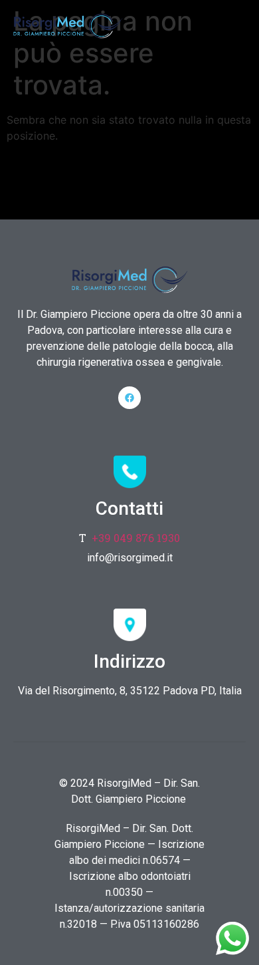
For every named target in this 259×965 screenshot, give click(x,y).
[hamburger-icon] (231, 23)
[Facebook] (129, 397)
